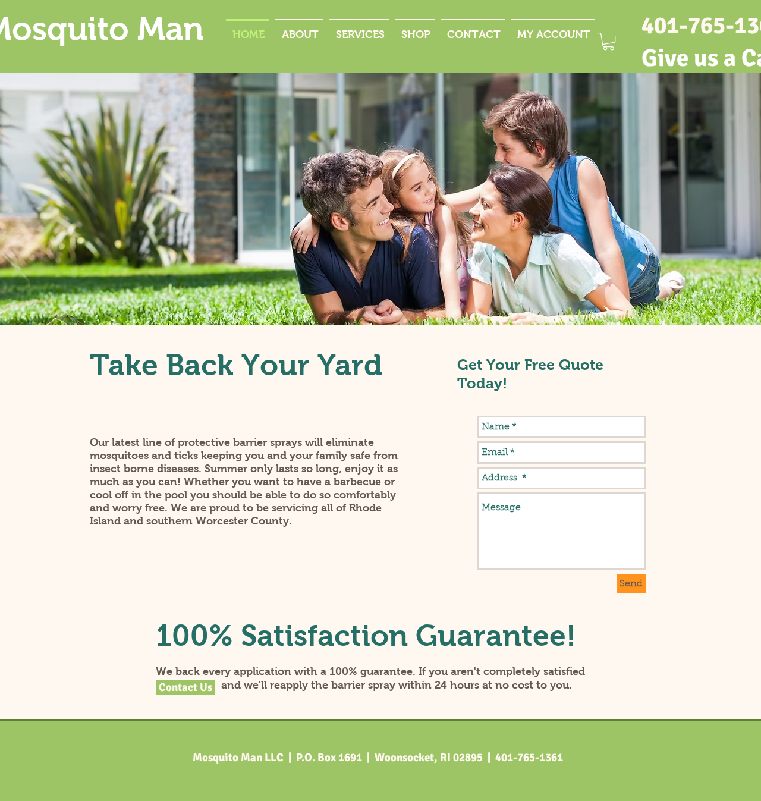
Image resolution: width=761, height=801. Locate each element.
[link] (608, 41)
